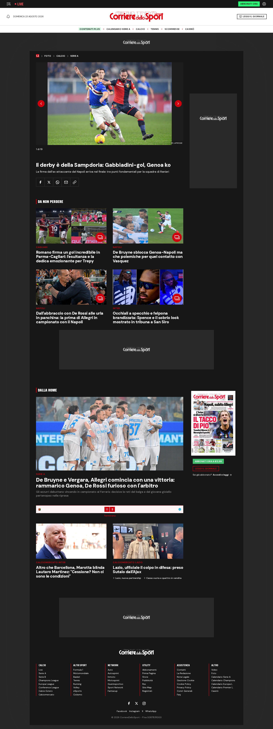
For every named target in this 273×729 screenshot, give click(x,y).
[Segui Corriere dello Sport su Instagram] (144, 703)
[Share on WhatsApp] (57, 182)
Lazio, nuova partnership (128, 578)
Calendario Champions (223, 680)
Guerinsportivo (115, 684)
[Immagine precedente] (41, 103)
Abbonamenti (149, 669)
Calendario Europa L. (222, 684)
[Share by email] (66, 182)
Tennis (155, 29)
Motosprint (113, 680)
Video (214, 669)
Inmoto (111, 676)
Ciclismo (77, 694)
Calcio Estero (46, 691)
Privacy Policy (184, 687)
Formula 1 (78, 669)
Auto (110, 669)
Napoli (117, 247)
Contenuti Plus (90, 29)
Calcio (140, 29)
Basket (76, 676)
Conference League (49, 687)
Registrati (147, 691)
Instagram (134, 711)
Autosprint (113, 673)
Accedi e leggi (221, 474)
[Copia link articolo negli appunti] (74, 182)
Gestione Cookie (185, 680)
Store (145, 676)
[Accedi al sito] (264, 4)
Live (20, 4)
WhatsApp (150, 711)
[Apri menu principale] (8, 4)
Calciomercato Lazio (128, 562)
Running (77, 684)
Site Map (147, 687)
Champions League (49, 680)
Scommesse (172, 29)
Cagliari (42, 247)
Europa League (46, 684)
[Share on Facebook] (40, 182)
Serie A (74, 56)
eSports (77, 691)
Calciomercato (46, 694)
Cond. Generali (184, 691)
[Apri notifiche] (8, 16)
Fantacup (113, 691)
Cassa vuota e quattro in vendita (164, 578)
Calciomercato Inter (51, 562)
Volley (76, 687)
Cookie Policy (184, 684)
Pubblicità (147, 680)
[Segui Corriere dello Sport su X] (136, 703)
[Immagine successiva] (178, 103)
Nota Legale (183, 676)
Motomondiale (81, 673)
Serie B (42, 676)
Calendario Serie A (118, 29)
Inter (116, 308)
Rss (144, 684)
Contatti (181, 669)
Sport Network (115, 687)
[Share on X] (49, 182)
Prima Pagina (149, 673)
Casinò (189, 29)
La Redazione (184, 673)
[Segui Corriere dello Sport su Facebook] (129, 703)
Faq (179, 694)
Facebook (122, 711)
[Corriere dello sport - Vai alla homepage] (136, 17)
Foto (47, 56)
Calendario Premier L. (222, 687)
